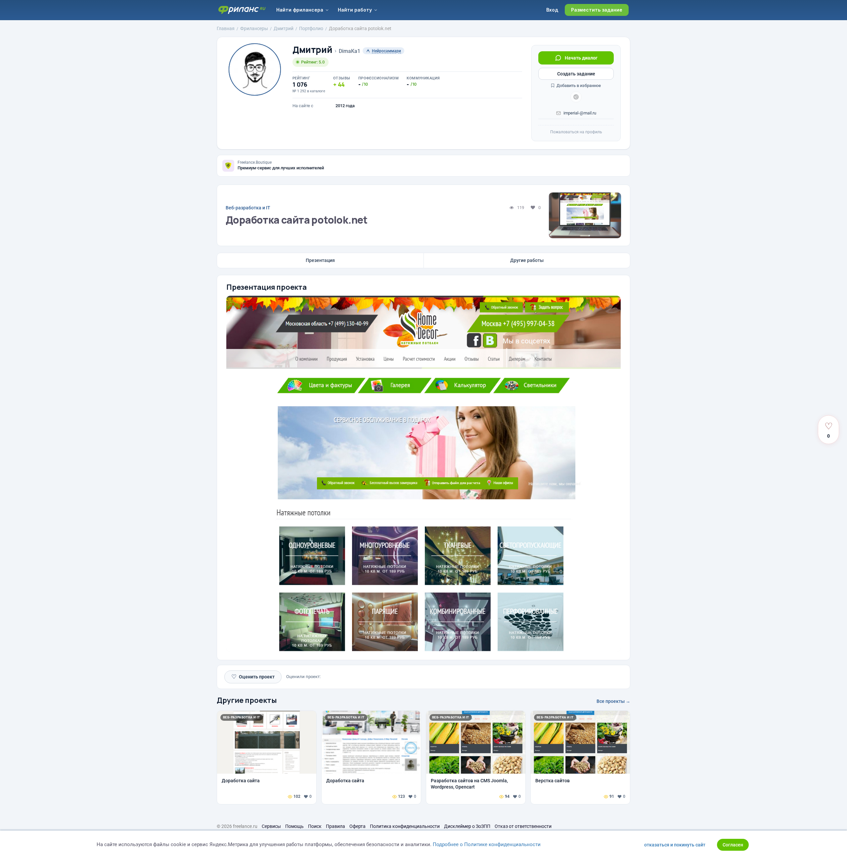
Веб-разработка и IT (248, 207)
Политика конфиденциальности (405, 826)
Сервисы (271, 826)
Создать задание (576, 73)
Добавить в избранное (578, 85)
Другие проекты (247, 700)
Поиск (315, 826)
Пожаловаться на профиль (576, 132)
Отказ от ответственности (523, 826)
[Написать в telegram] (576, 97)
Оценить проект (253, 676)
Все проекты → (613, 701)
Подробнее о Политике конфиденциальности (487, 844)
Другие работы (527, 260)
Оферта (357, 826)
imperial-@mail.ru (579, 112)
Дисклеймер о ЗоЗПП (467, 826)
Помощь (294, 826)
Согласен (733, 844)
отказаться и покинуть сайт (674, 844)
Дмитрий (312, 50)
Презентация (320, 260)
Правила (335, 826)
